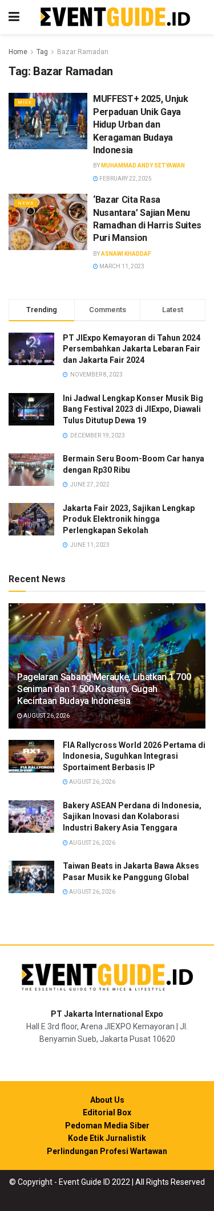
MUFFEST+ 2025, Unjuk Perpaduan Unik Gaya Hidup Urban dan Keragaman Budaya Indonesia (140, 124)
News (26, 203)
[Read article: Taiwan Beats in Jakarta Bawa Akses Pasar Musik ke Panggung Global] (31, 877)
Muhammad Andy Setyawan (143, 165)
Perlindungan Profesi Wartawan (107, 1151)
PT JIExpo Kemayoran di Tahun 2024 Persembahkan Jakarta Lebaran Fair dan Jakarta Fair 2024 (131, 349)
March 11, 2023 (121, 266)
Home (18, 52)
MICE (25, 102)
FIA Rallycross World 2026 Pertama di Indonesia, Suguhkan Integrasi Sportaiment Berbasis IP (134, 756)
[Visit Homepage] (115, 17)
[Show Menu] (14, 17)
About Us (107, 1099)
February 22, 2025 (125, 178)
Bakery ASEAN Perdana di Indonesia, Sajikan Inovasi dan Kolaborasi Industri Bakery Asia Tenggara (132, 816)
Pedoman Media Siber (107, 1125)
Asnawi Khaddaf (126, 254)
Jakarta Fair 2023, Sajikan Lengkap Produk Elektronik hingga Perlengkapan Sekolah (129, 519)
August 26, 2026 (46, 716)
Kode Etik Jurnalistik (107, 1138)
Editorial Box (107, 1112)
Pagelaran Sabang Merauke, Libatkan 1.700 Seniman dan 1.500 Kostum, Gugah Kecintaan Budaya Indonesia (104, 689)
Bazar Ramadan (82, 52)
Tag (42, 52)
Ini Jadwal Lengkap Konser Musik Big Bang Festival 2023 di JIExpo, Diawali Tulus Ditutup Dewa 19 (133, 409)
